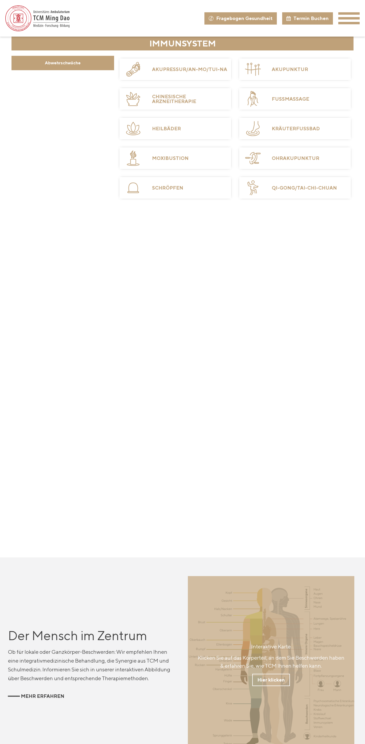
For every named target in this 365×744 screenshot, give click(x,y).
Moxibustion (170, 158)
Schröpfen (167, 188)
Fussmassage (290, 99)
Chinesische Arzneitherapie (174, 99)
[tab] (62, 63)
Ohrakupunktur (295, 158)
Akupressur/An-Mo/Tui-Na (189, 69)
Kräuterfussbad (296, 128)
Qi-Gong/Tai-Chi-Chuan (304, 188)
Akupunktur (290, 69)
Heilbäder (166, 128)
